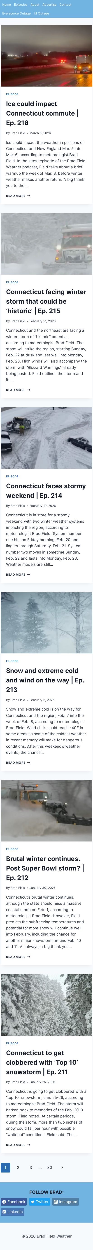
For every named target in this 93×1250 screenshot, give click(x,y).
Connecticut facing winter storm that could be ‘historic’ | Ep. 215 (46, 301)
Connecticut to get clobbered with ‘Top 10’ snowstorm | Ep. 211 (42, 1062)
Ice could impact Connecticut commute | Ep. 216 (42, 113)
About (34, 4)
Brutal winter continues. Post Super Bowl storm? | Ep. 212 (45, 868)
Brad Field (18, 133)
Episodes (20, 4)
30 (49, 1167)
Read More (18, 196)
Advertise (49, 4)
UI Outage (41, 13)
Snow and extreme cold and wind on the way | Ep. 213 (45, 680)
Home (6, 4)
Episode (12, 94)
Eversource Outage (16, 13)
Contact (65, 4)
